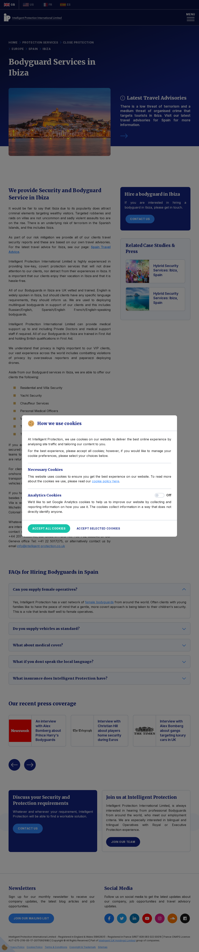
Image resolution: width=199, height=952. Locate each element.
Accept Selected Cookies (98, 528)
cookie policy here (105, 481)
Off (168, 495)
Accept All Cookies (49, 528)
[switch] (159, 495)
